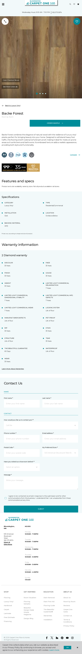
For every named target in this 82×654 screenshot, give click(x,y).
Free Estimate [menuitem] (9, 617)
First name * (8, 398)
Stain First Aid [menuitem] (49, 602)
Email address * (48, 433)
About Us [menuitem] (67, 598)
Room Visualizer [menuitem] (30, 598)
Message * (8, 475)
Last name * (46, 398)
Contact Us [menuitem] (67, 616)
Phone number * (10, 433)
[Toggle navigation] (3, 4)
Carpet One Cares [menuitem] (67, 611)
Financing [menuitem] (8, 621)
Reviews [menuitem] (66, 606)
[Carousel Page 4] (45, 93)
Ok (67, 647)
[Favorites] (74, 4)
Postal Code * (9, 447)
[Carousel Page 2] (40, 93)
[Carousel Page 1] (37, 94)
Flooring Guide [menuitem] (49, 606)
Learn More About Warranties (13, 369)
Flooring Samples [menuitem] (27, 603)
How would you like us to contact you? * (19, 420)
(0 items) (78, 4)
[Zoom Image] (5, 21)
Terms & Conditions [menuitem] (67, 621)
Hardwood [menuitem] (8, 606)
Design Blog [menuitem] (28, 618)
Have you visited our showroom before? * (19, 461)
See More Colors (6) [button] (10, 87)
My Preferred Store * (50, 447)
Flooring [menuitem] (7, 598)
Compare (73, 155)
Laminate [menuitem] (7, 613)
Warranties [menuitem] (48, 616)
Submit (41, 509)
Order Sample (53, 123)
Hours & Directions (8, 543)
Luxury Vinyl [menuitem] (8, 602)
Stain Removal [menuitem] (49, 598)
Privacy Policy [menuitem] (68, 626)
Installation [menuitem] (48, 620)
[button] (70, 4)
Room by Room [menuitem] (69, 602)
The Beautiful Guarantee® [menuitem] (49, 611)
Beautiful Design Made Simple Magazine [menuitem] (29, 611)
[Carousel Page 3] (42, 93)
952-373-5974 (57, 12)
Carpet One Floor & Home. (20, 637)
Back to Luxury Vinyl (12, 106)
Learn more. (54, 650)
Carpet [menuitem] (6, 609)
